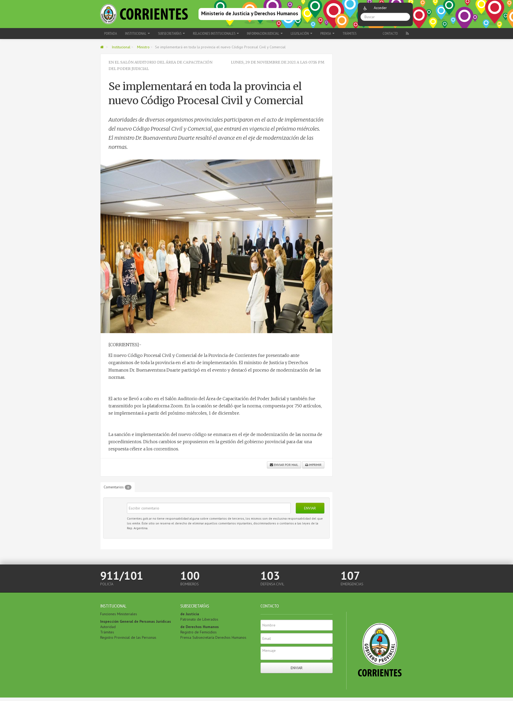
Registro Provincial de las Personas (128, 637)
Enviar (310, 508)
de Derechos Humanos (199, 626)
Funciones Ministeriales (118, 614)
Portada (110, 33)
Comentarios (116, 487)
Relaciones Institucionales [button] (214, 33)
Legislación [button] (300, 33)
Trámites (349, 33)
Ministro (143, 47)
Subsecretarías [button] (170, 33)
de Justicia (189, 614)
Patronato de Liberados (199, 619)
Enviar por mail (285, 465)
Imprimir (314, 465)
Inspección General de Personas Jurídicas (135, 621)
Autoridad (108, 626)
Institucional (121, 47)
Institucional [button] (136, 33)
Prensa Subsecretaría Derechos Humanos (213, 637)
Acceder (380, 7)
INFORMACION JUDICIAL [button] (263, 33)
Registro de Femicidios (198, 632)
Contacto (390, 33)
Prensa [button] (326, 33)
